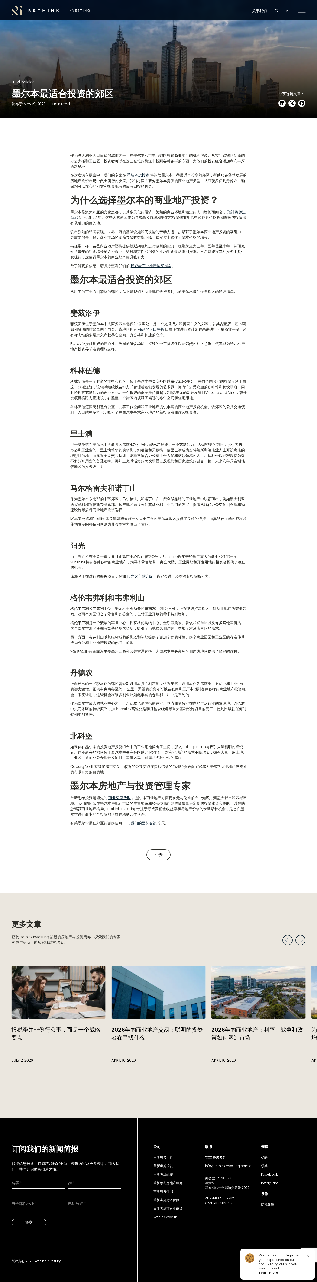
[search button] (276, 11)
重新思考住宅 (163, 1191)
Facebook (269, 1174)
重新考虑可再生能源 (168, 1208)
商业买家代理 (119, 798)
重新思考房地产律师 (168, 1183)
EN (287, 10)
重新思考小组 (163, 1157)
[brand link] (51, 10)
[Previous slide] (287, 940)
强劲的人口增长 (151, 329)
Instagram (269, 1183)
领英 (264, 1166)
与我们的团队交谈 (142, 823)
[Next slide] (300, 940)
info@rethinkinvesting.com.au (229, 1166)
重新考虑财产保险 (166, 1200)
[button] (308, 1256)
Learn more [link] (268, 1273)
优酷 (264, 1157)
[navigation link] (301, 11)
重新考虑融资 (163, 1174)
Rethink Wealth (165, 1217)
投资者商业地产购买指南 (151, 265)
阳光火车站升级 (140, 576)
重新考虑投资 (138, 175)
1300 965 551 (215, 1157)
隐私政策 (267, 1204)
